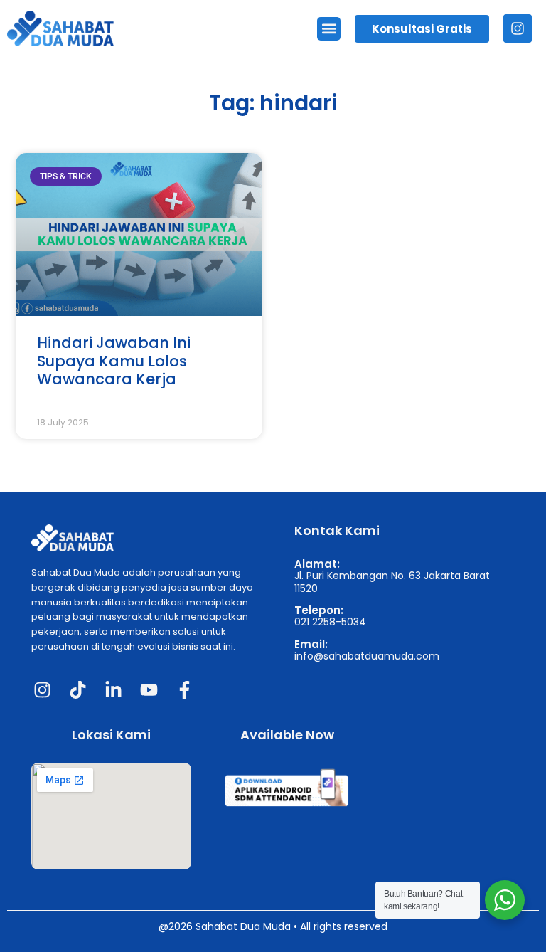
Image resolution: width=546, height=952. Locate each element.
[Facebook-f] (184, 689)
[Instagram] (517, 28)
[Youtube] (148, 689)
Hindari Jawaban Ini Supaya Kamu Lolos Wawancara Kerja (114, 360)
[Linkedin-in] (113, 689)
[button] (329, 29)
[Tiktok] (77, 689)
